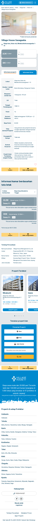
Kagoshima (10, 481)
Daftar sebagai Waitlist (28, 170)
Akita (3, 425)
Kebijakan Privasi (26, 513)
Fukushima (13, 425)
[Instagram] (21, 499)
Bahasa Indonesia (26, 2)
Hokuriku (4, 435)
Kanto (3, 428)
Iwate (19, 425)
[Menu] (35, 2)
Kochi (13, 474)
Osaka (16, 460)
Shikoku (4, 470)
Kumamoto (18, 481)
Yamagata (29, 425)
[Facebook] (17, 499)
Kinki (3, 456)
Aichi (2, 453)
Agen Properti (19, 516)
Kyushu (4, 477)
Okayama (11, 467)
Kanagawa (18, 432)
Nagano (3, 446)
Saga (11, 483)
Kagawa (8, 474)
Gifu (6, 453)
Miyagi (23, 425)
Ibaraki (12, 432)
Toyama (13, 439)
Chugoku (4, 463)
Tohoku (4, 421)
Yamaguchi (28, 467)
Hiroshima (4, 467)
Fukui (3, 439)
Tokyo (34, 432)
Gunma (7, 432)
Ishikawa (8, 439)
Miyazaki (24, 481)
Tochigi (29, 432)
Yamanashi (15, 446)
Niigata (9, 446)
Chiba (3, 432)
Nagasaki (31, 481)
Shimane (17, 467)
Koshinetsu (5, 442)
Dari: (19, 52)
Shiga (20, 460)
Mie (9, 453)
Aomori (7, 425)
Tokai (3, 449)
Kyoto (8, 460)
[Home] (19, 378)
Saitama (24, 432)
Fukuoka (4, 481)
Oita (2, 483)
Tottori (22, 467)
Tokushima (18, 474)
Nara (11, 460)
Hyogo (3, 460)
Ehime (3, 474)
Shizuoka (14, 453)
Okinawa (7, 483)
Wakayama (25, 460)
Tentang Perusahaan (12, 513)
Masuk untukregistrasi (19, 504)
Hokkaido (5, 414)
